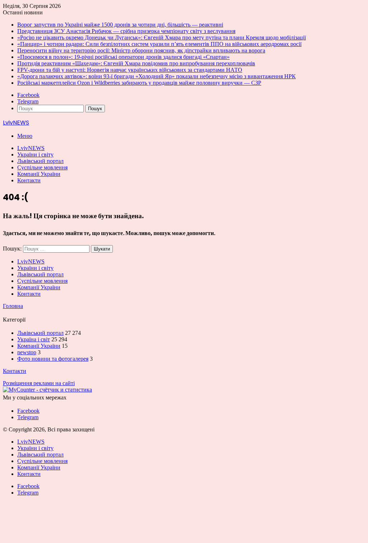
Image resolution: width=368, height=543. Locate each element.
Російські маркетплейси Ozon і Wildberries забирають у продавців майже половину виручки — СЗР (139, 83)
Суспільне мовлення (42, 167)
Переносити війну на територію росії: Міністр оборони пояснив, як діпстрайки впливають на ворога (141, 50)
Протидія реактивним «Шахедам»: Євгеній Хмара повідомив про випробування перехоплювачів (136, 63)
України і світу (35, 154)
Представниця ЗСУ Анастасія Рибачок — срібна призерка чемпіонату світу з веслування (126, 31)
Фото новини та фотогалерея (52, 359)
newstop (26, 352)
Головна (13, 306)
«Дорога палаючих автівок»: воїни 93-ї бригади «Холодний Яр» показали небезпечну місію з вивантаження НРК (156, 76)
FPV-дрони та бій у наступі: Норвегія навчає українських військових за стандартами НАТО (129, 70)
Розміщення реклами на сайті (39, 383)
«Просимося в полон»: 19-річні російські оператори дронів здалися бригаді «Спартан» (123, 57)
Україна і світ (33, 339)
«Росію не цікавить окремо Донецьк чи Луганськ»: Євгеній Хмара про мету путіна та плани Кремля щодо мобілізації (161, 37)
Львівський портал (40, 161)
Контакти (29, 180)
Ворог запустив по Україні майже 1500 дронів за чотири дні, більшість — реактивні (120, 25)
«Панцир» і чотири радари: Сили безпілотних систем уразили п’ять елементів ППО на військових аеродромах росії (159, 44)
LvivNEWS (31, 148)
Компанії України (38, 174)
